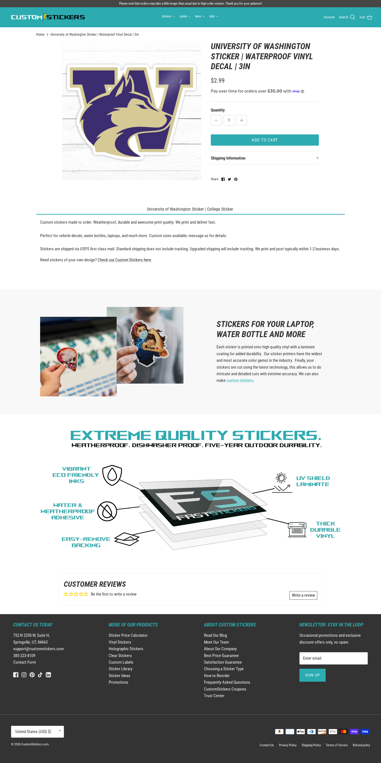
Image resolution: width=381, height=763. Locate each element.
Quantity (218, 110)
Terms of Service (337, 745)
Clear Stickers (120, 655)
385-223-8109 (24, 655)
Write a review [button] (303, 595)
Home (40, 34)
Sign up (312, 675)
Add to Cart (265, 140)
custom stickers (239, 380)
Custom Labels (121, 662)
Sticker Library (121, 668)
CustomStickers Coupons (225, 689)
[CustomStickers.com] (47, 17)
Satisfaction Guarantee (223, 662)
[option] (131, 110)
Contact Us (267, 745)
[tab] (190, 209)
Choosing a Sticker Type (224, 668)
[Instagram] (23, 674)
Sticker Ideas (119, 675)
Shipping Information (228, 158)
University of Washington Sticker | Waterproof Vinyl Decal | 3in (94, 34)
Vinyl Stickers (120, 642)
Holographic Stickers (126, 648)
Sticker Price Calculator (128, 635)
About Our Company (220, 648)
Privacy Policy (288, 745)
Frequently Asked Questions (227, 682)
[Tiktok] (40, 674)
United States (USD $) (33, 731)
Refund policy (361, 745)
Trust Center (214, 695)
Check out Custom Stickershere (124, 259)
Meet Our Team (216, 642)
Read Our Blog (215, 635)
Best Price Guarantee (221, 655)
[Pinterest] (32, 674)
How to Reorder (217, 675)
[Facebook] (15, 674)
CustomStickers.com (35, 744)
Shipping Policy (311, 745)
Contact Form (24, 662)
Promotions (118, 682)
